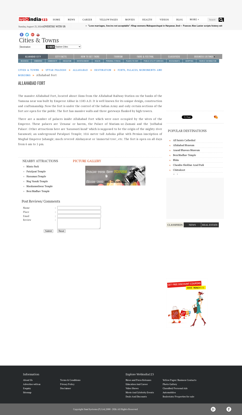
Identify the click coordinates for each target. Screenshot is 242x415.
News (71, 19)
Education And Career (137, 384)
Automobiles (169, 392)
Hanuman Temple (36, 176)
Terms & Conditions (70, 380)
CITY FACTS (61, 56)
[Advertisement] (121, 7)
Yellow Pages (109, 19)
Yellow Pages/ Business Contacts (179, 380)
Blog (179, 19)
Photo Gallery (170, 384)
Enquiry (27, 388)
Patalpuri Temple (36, 171)
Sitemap (27, 392)
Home (56, 19)
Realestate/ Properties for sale (178, 396)
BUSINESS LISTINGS (204, 56)
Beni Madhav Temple (38, 191)
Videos (164, 19)
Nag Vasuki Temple (37, 181)
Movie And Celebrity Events (140, 392)
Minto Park (33, 166)
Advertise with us (54, 26)
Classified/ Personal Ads (175, 388)
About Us (28, 380)
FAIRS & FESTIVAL (145, 56)
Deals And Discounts (136, 396)
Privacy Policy (67, 384)
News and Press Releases (138, 380)
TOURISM (118, 56)
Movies (130, 19)
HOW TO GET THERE (90, 56)
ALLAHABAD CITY (33, 56)
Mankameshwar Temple (40, 186)
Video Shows (132, 388)
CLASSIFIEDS (174, 56)
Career (87, 19)
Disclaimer (65, 388)
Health (147, 19)
